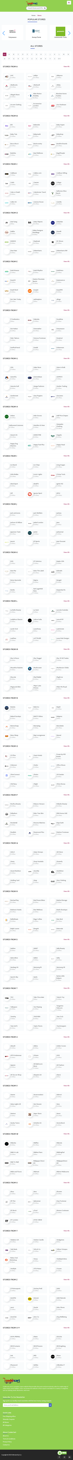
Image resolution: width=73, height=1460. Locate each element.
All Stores (6, 1422)
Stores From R (10, 891)
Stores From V (10, 1086)
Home (33, 15)
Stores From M (10, 649)
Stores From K (10, 552)
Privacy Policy (7, 1442)
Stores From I (10, 456)
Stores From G (10, 358)
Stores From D (10, 213)
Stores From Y (10, 1231)
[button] (69, 33)
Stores (39, 15)
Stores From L (10, 601)
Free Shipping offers (9, 1416)
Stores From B (10, 116)
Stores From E (10, 261)
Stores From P (10, 795)
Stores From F (10, 310)
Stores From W (10, 1134)
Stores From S (10, 939)
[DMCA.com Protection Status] (62, 1453)
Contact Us (6, 1445)
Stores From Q (10, 843)
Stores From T (10, 988)
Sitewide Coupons (9, 1419)
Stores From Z (10, 1279)
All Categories (7, 1425)
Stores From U (10, 1037)
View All (66, 66)
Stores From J (10, 504)
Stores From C (10, 164)
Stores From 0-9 (11, 1328)
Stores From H (10, 407)
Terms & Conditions (9, 1439)
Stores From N (10, 698)
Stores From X (10, 1183)
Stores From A (10, 66)
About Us (6, 1436)
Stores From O (10, 746)
